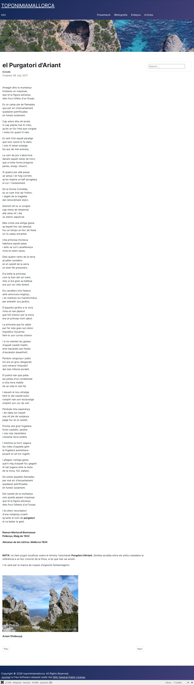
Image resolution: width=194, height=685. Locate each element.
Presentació (103, 14)
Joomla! (5, 677)
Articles (148, 14)
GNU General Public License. (69, 677)
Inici (3, 14)
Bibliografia (120, 14)
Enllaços (136, 14)
